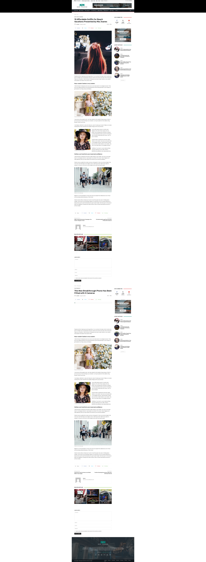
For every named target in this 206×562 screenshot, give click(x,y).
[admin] (75, 24)
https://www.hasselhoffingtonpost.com (88, 226)
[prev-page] (75, 252)
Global (80, 247)
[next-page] (76, 252)
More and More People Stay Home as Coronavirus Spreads (105, 248)
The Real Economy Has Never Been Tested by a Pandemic (93, 248)
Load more (122, 80)
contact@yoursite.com (105, 552)
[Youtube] (131, 1)
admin (78, 24)
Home (75, 14)
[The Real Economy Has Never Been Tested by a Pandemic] (93, 243)
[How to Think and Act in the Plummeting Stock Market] (80, 243)
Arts (77, 14)
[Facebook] (125, 1)
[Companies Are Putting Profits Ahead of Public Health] (116, 75)
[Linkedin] (102, 555)
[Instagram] (127, 1)
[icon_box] (106, 1)
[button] (130, 10)
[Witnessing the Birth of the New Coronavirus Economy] (116, 69)
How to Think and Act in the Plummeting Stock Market (80, 249)
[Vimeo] (129, 1)
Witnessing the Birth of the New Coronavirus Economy (125, 69)
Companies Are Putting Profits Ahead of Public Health (125, 76)
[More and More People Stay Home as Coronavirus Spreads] (105, 243)
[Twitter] (128, 1)
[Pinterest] (104, 555)
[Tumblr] (107, 555)
